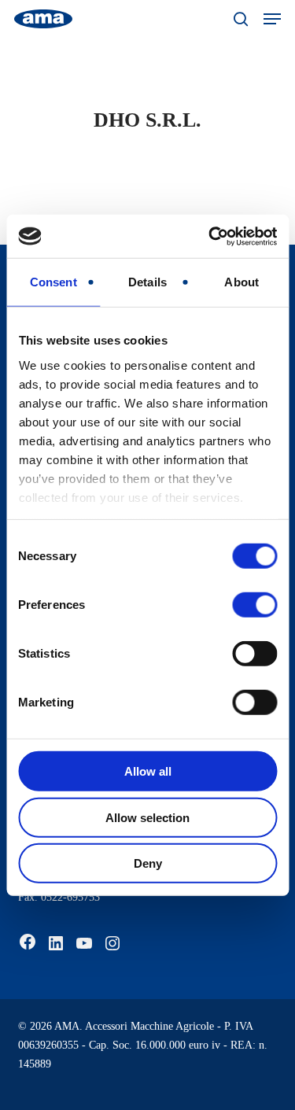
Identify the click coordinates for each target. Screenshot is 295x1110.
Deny (148, 863)
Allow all (147, 771)
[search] (241, 18)
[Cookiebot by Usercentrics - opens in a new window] (210, 236)
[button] (272, 19)
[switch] (254, 605)
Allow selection (147, 817)
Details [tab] (147, 282)
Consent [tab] (53, 282)
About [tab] (241, 282)
